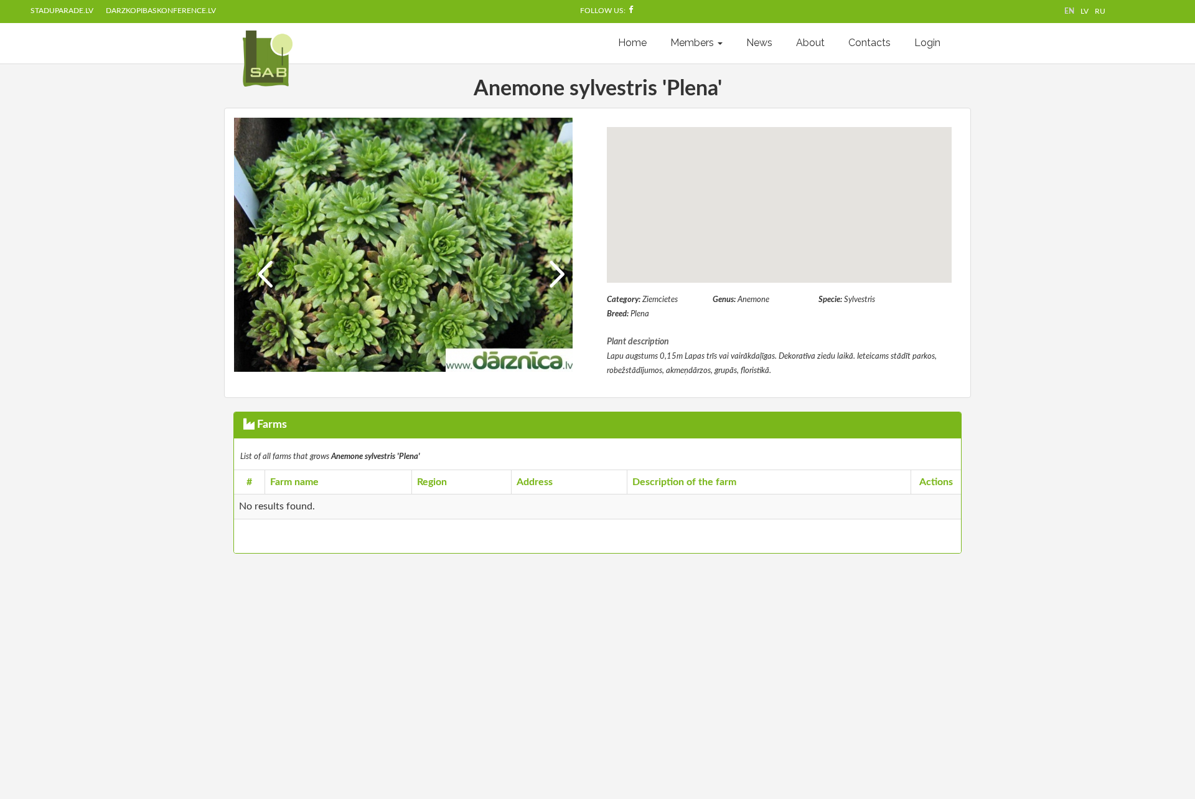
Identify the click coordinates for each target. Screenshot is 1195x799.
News (759, 43)
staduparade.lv (61, 10)
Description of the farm (684, 482)
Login (927, 43)
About (810, 43)
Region (432, 482)
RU (1100, 11)
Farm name (294, 482)
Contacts (869, 43)
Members (693, 43)
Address (535, 482)
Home (632, 43)
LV (1084, 11)
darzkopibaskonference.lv (161, 10)
